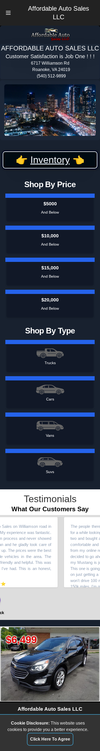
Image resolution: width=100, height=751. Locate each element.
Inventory (50, 159)
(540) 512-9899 (51, 76)
